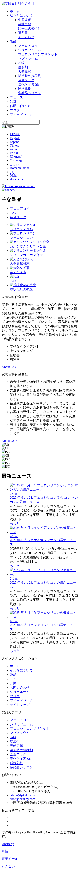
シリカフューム (29, 50)
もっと (15, 523)
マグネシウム (28, 58)
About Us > (9, 367)
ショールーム (20, 692)
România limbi (19, 168)
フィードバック (21, 114)
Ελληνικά (16, 156)
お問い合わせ (20, 106)
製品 (13, 41)
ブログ (15, 110)
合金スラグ (26, 80)
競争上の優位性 (29, 28)
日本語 (15, 134)
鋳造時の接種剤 (29, 76)
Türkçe (14, 145)
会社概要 (24, 24)
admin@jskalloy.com (23, 795)
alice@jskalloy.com (22, 799)
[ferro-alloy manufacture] (18, 186)
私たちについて (21, 15)
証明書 (23, 32)
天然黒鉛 (24, 71)
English (15, 138)
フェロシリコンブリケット (37, 54)
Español (15, 142)
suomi (14, 149)
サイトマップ (20, 704)
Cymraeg (16, 160)
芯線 (21, 63)
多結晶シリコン (29, 93)
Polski (14, 153)
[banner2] (8, 190)
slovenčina (17, 179)
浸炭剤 (23, 67)
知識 (13, 101)
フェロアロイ (28, 45)
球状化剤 (24, 88)
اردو (12, 172)
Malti (13, 175)
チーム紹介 (26, 37)
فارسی (14, 164)
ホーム (15, 11)
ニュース (16, 97)
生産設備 (24, 20)
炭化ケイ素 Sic (28, 84)
